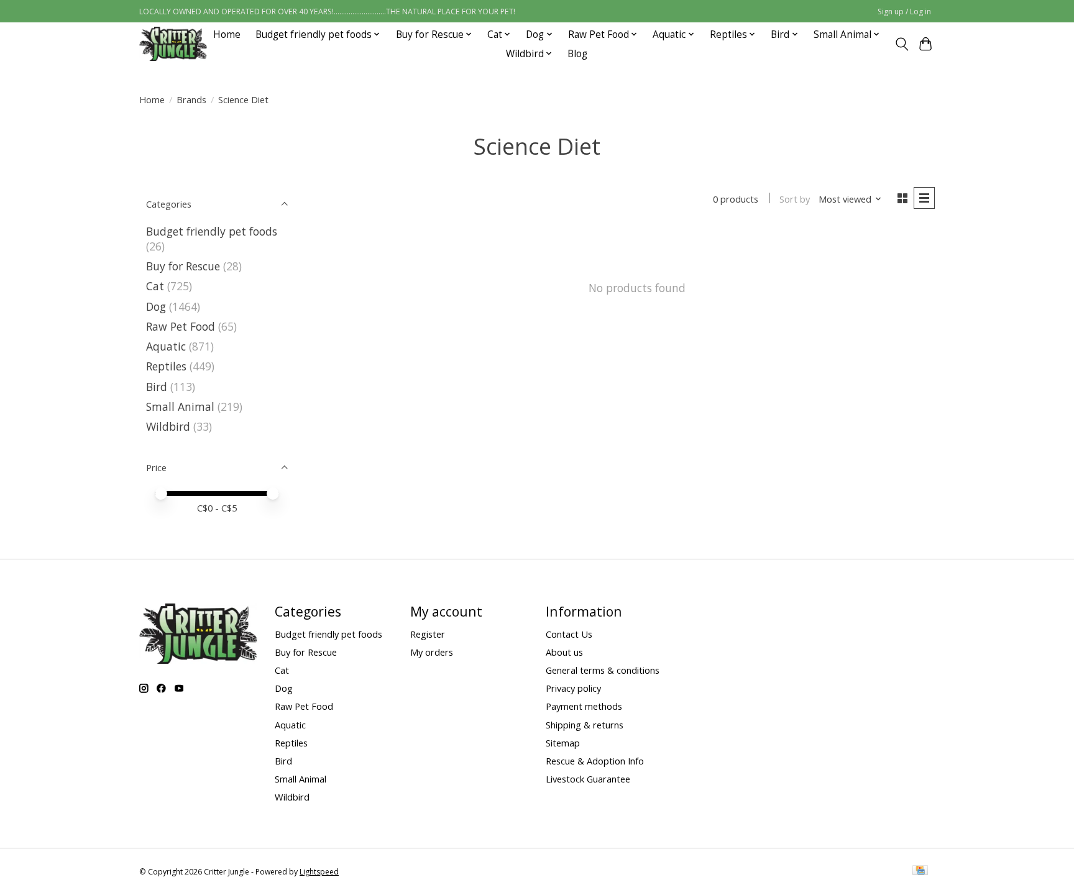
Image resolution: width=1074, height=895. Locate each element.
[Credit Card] (920, 871)
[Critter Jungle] (173, 44)
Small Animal (180, 406)
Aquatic (166, 346)
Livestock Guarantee (588, 779)
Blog (577, 53)
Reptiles (166, 366)
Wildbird (168, 426)
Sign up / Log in (904, 11)
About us (564, 652)
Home (227, 34)
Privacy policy (573, 688)
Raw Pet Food (180, 326)
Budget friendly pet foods (211, 231)
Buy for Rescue (183, 266)
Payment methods (584, 706)
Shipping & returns (584, 724)
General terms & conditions (602, 670)
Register (427, 634)
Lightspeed (319, 871)
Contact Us (569, 634)
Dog (156, 306)
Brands (191, 99)
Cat (155, 285)
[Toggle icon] (902, 44)
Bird (156, 386)
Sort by (794, 199)
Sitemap (563, 743)
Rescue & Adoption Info (595, 761)
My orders (431, 652)
